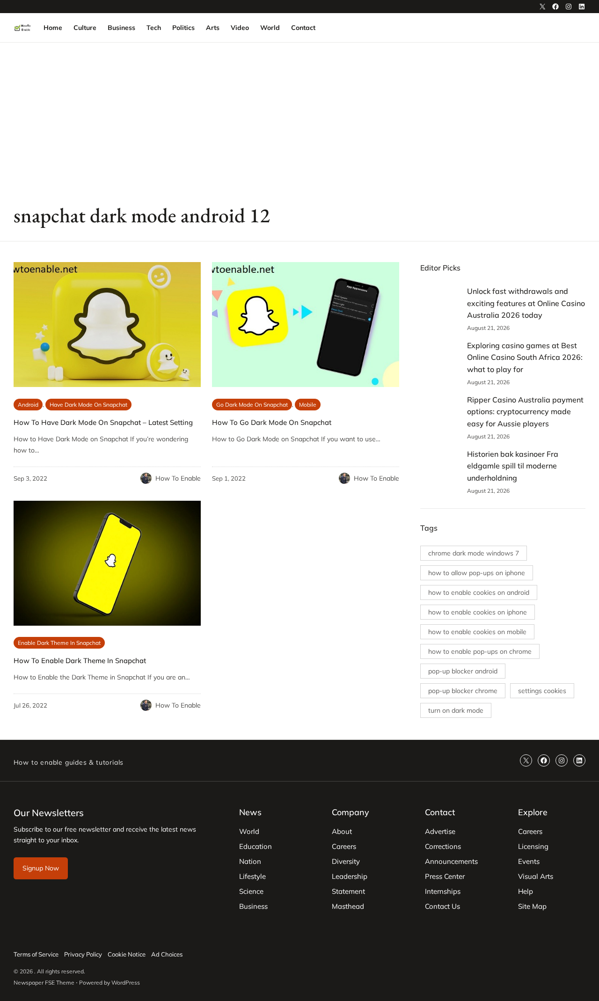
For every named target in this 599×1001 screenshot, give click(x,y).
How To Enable (178, 478)
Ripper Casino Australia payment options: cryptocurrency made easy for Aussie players (525, 411)
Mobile (307, 404)
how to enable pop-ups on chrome (480, 651)
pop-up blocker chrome (462, 691)
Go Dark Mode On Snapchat (252, 404)
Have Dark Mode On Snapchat (88, 404)
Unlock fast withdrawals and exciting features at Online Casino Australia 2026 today (526, 303)
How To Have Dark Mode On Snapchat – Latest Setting (103, 422)
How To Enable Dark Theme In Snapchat (80, 660)
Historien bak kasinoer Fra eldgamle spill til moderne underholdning (512, 465)
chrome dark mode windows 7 (473, 553)
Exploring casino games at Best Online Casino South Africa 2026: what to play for (525, 357)
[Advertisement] (299, 119)
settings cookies (542, 691)
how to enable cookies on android (478, 592)
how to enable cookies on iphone (477, 612)
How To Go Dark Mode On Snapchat (271, 422)
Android (28, 404)
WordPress (125, 982)
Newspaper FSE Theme (44, 982)
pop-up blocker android (462, 671)
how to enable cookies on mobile (477, 632)
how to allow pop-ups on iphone (476, 573)
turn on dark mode (455, 710)
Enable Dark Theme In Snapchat (59, 642)
